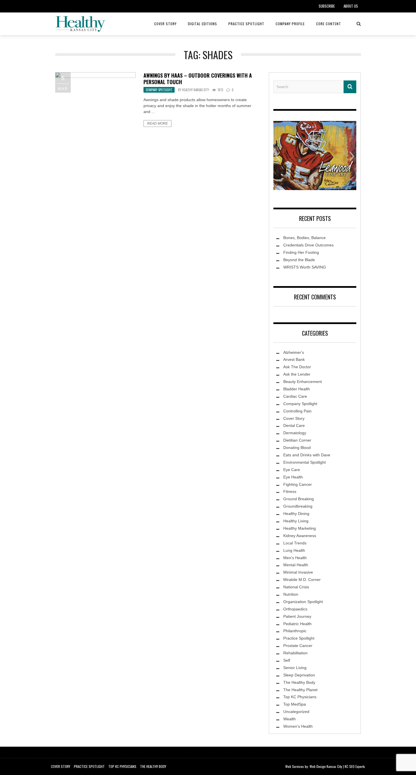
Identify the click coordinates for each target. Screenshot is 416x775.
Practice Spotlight (246, 23)
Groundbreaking (297, 506)
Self (286, 660)
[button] (277, 156)
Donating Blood (297, 447)
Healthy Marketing (299, 528)
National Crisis (296, 587)
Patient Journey (297, 616)
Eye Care (291, 469)
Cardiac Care (295, 396)
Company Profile (290, 23)
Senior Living (294, 667)
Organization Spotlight (303, 601)
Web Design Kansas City (326, 766)
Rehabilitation (295, 653)
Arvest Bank (294, 359)
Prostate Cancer (297, 645)
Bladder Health (296, 389)
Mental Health (295, 565)
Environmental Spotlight (304, 462)
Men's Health (295, 557)
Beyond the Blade (299, 259)
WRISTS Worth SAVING (304, 267)
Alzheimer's (293, 352)
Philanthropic (294, 631)
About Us (351, 6)
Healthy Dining (296, 513)
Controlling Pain (297, 411)
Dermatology (294, 433)
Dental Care (294, 425)
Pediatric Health (297, 623)
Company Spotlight (159, 90)
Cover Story (165, 23)
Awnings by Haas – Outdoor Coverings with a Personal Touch (197, 79)
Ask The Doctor (297, 367)
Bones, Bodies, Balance (304, 237)
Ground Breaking (298, 499)
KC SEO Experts (355, 766)
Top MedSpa (294, 704)
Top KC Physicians (299, 697)
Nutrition (290, 594)
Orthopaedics (295, 609)
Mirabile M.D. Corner (302, 579)
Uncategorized (296, 711)
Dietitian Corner (297, 440)
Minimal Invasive (298, 572)
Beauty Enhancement (302, 381)
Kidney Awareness (299, 535)
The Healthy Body (299, 682)
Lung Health (294, 550)
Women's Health (298, 726)
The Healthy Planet (300, 689)
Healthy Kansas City (195, 90)
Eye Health (293, 477)
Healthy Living (295, 521)
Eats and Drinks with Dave (306, 455)
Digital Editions (202, 23)
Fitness (289, 491)
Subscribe (327, 6)
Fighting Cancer (297, 484)
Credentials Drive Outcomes (308, 245)
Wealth (289, 719)
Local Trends (294, 543)
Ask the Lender (296, 374)
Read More (157, 123)
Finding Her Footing (301, 252)
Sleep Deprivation (299, 675)
